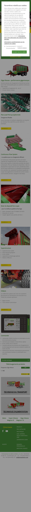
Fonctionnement (10, 46)
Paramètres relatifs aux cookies (15, 5)
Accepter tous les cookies (19, 52)
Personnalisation (10, 48)
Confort (19, 46)
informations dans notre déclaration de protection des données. (15, 37)
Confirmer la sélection (22, 48)
